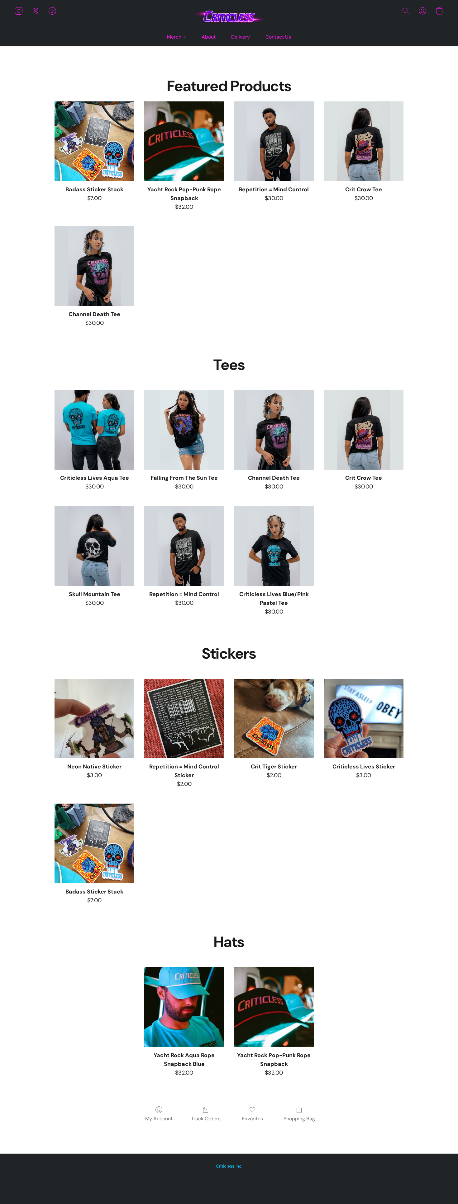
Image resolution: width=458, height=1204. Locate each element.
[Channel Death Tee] (94, 266)
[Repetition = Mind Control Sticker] (184, 718)
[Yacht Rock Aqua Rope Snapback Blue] (184, 1007)
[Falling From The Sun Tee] (184, 430)
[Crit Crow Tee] (363, 141)
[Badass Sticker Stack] (94, 141)
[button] (229, 17)
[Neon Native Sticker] (94, 718)
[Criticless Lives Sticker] (363, 718)
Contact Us (278, 37)
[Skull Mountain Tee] (94, 546)
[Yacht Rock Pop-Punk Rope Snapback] (184, 141)
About (209, 37)
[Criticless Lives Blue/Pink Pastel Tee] (274, 546)
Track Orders (206, 1118)
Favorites (252, 1118)
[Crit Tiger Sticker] (274, 718)
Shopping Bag (299, 1118)
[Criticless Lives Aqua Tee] (94, 430)
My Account (159, 1118)
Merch (175, 37)
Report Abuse (229, 1176)
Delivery (240, 37)
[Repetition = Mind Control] (274, 141)
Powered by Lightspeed (229, 1187)
